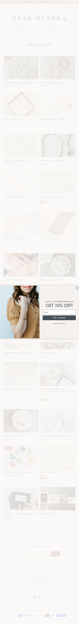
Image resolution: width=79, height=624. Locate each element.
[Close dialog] (77, 288)
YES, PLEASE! (59, 318)
